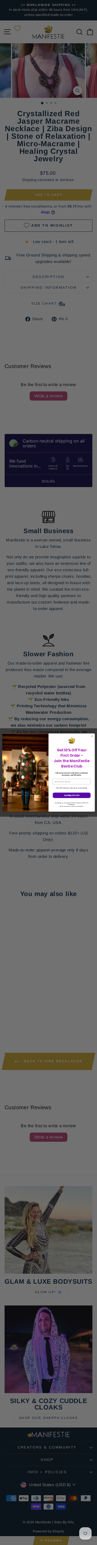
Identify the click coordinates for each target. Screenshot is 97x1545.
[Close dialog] (92, 736)
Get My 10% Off (71, 795)
